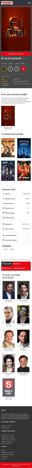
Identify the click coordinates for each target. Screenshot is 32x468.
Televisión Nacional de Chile (21, 81)
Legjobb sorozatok (6, 425)
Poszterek (8, 268)
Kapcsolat (4, 458)
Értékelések (20, 268)
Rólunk (3, 450)
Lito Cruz (5, 85)
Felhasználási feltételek (7, 454)
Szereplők (8, 264)
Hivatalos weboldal (15, 54)
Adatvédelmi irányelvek (7, 452)
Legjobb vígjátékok (6, 443)
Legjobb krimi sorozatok (7, 437)
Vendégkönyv (5, 456)
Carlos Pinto (16, 79)
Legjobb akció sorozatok (8, 435)
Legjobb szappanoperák (7, 441)
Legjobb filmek (5, 427)
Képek (17, 264)
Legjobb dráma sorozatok (8, 439)
